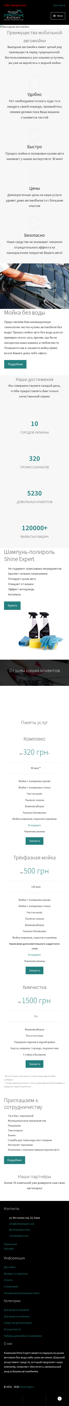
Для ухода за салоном (16, 1316)
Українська (10, 1244)
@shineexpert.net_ (20, 1229)
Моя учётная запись (11, 1400)
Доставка (9, 1267)
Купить (12, 605)
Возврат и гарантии (16, 1273)
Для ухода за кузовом (16, 1309)
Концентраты (12, 1329)
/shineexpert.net (18, 1235)
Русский (8, 1248)
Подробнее (15, 364)
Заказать (34, 840)
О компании (11, 1286)
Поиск (34, 1400)
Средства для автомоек (18, 1322)
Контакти (59, 5)
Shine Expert (27, 1386)
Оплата (8, 1280)
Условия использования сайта (21, 1293)
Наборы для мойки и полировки (23, 1335)
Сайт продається (15, 5)
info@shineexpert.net (21, 1223)
